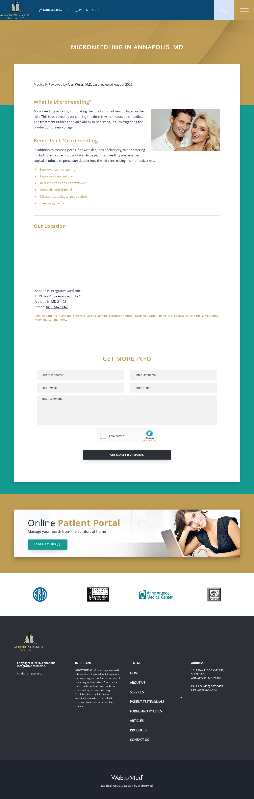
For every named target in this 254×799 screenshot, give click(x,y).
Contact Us (139, 740)
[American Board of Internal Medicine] (40, 594)
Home (134, 673)
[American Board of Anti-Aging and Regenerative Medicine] (98, 594)
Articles (137, 721)
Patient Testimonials (147, 701)
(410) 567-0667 (57, 307)
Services (137, 692)
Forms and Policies (146, 711)
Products (138, 730)
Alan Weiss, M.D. (80, 84)
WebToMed (145, 786)
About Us (137, 682)
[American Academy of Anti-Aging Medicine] (213, 594)
